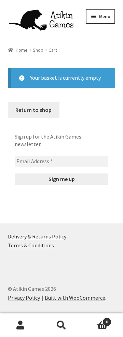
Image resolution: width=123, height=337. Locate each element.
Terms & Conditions (31, 245)
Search (61, 325)
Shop (38, 50)
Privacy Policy (24, 297)
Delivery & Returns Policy (37, 236)
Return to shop (33, 109)
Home (22, 50)
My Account (20, 325)
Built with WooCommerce (75, 297)
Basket (95, 319)
